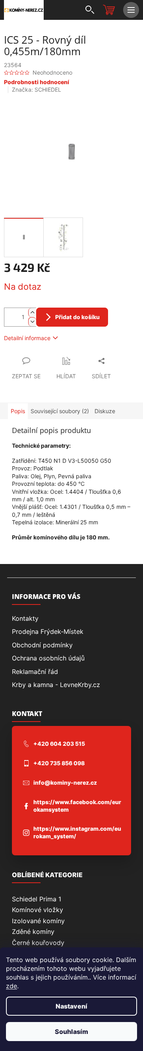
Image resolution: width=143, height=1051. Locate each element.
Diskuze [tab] (105, 411)
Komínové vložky (37, 910)
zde (11, 986)
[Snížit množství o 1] (32, 321)
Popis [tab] (18, 411)
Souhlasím (71, 1032)
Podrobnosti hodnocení (36, 82)
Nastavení (71, 1006)
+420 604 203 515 (59, 743)
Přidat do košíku (77, 317)
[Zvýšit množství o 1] (32, 312)
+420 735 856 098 (59, 763)
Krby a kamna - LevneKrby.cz (56, 685)
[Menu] (131, 10)
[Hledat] (89, 10)
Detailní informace (27, 338)
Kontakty (25, 618)
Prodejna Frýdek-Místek (47, 631)
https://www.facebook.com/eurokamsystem (77, 806)
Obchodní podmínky (42, 645)
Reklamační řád (35, 672)
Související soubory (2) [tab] (60, 411)
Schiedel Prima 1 (36, 899)
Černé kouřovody (38, 943)
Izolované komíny (38, 921)
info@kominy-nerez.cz (65, 782)
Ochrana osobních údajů (48, 658)
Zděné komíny (33, 932)
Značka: (36, 89)
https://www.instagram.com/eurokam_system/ (77, 832)
